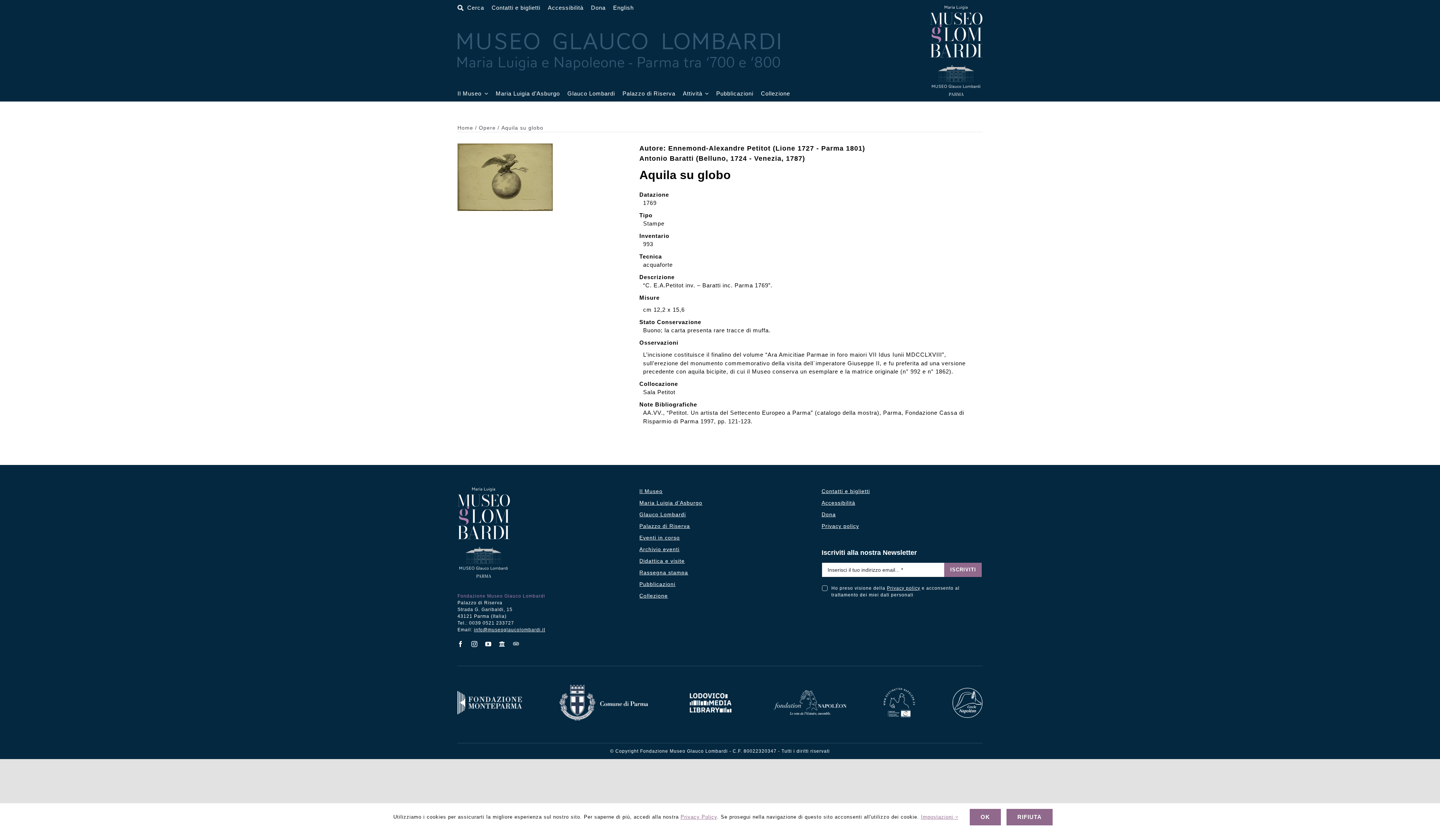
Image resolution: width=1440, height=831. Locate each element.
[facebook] (461, 644)
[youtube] (488, 644)
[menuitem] (623, 8)
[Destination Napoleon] (899, 691)
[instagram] (474, 644)
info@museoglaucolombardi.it (509, 629)
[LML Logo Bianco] (710, 691)
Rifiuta (1029, 817)
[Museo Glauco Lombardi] (956, 8)
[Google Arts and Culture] (502, 644)
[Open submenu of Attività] (705, 94)
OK (985, 817)
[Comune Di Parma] (604, 688)
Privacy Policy (699, 817)
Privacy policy (903, 588)
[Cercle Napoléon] (967, 691)
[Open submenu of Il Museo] (485, 94)
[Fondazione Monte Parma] (490, 694)
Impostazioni (938, 817)
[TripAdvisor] (516, 644)
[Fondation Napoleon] (810, 693)
